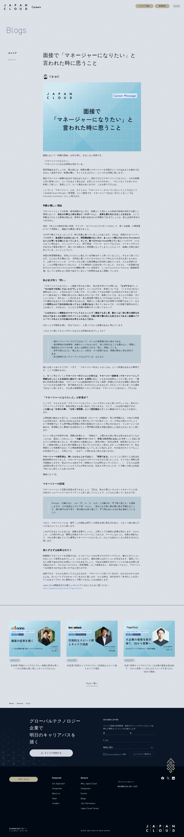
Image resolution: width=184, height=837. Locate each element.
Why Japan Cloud (89, 783)
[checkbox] (115, 754)
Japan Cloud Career (90, 808)
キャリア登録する (53, 753)
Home (11, 703)
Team (54, 798)
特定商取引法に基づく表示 (128, 786)
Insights (56, 803)
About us (56, 793)
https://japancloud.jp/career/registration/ (62, 588)
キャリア (12, 53)
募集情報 (162, 6)
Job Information (88, 803)
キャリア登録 (145, 6)
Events (84, 793)
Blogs (83, 798)
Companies (57, 788)
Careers (20, 703)
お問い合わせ (23, 779)
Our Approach (58, 783)
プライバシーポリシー (113, 754)
